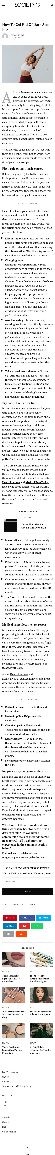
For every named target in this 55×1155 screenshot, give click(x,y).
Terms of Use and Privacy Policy (16, 1086)
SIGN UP (27, 891)
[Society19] (27, 5)
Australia (6, 1117)
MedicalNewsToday (37, 482)
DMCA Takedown (10, 1072)
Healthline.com (11, 482)
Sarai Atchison (18, 35)
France (5, 1126)
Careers (5, 1076)
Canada (5, 1122)
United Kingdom (9, 1131)
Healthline (8, 211)
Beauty (5, 971)
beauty (24, 904)
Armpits (16, 904)
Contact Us (7, 1081)
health (32, 904)
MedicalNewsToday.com (16, 678)
